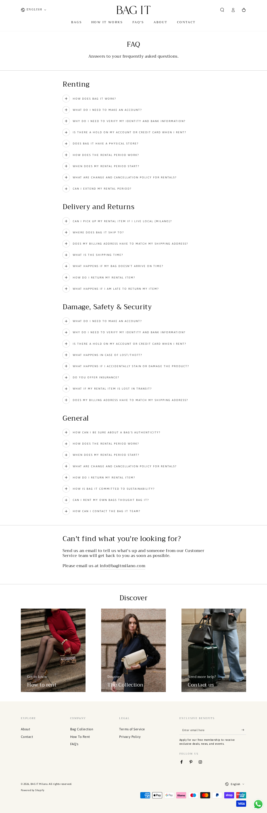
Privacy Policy (130, 737)
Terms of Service (132, 729)
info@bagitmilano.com (122, 565)
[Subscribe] (243, 730)
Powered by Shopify (33, 790)
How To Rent (80, 737)
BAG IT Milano (39, 783)
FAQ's (74, 744)
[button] (222, 9)
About (25, 729)
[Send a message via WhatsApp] (258, 804)
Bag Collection (81, 729)
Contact (27, 737)
